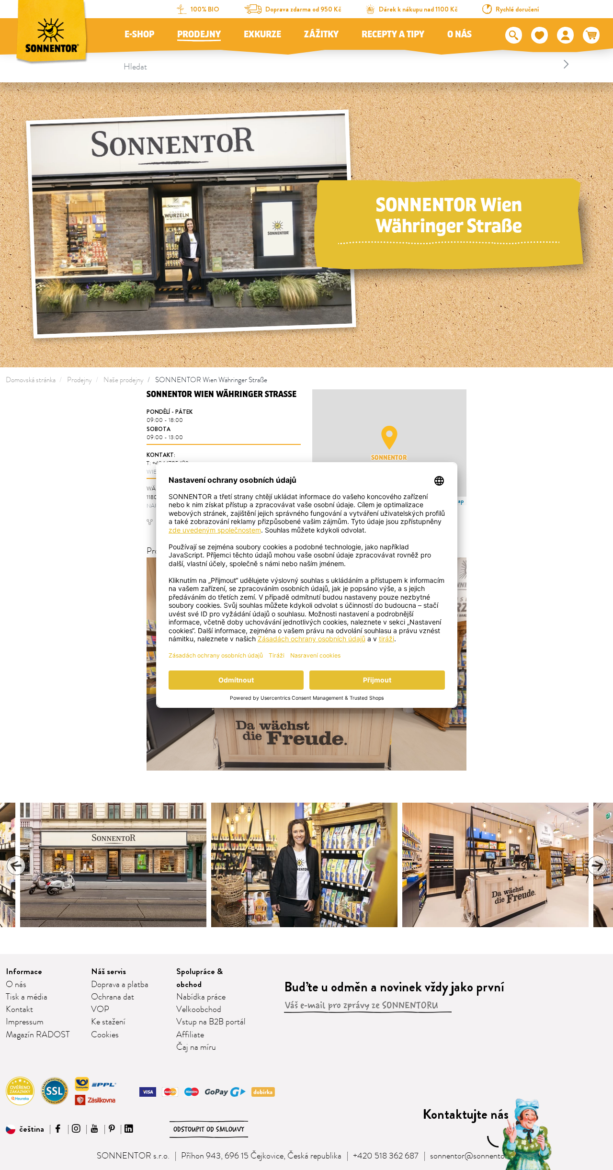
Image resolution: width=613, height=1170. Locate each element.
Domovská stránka (31, 380)
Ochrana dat (112, 997)
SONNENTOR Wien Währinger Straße (211, 380)
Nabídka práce (201, 997)
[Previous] (16, 865)
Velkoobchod (198, 1009)
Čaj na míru (196, 1047)
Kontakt (19, 1009)
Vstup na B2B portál (211, 1022)
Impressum (25, 1022)
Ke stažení (108, 1022)
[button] (389, 438)
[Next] (597, 865)
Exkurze (262, 34)
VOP (100, 1009)
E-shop (139, 34)
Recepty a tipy (393, 34)
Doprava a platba (119, 984)
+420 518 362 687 (386, 1156)
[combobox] (348, 64)
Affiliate (190, 1035)
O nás (459, 34)
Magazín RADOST (38, 1035)
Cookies (105, 1035)
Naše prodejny (123, 380)
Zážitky (321, 34)
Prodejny (199, 34)
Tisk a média (26, 997)
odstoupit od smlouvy (208, 1129)
